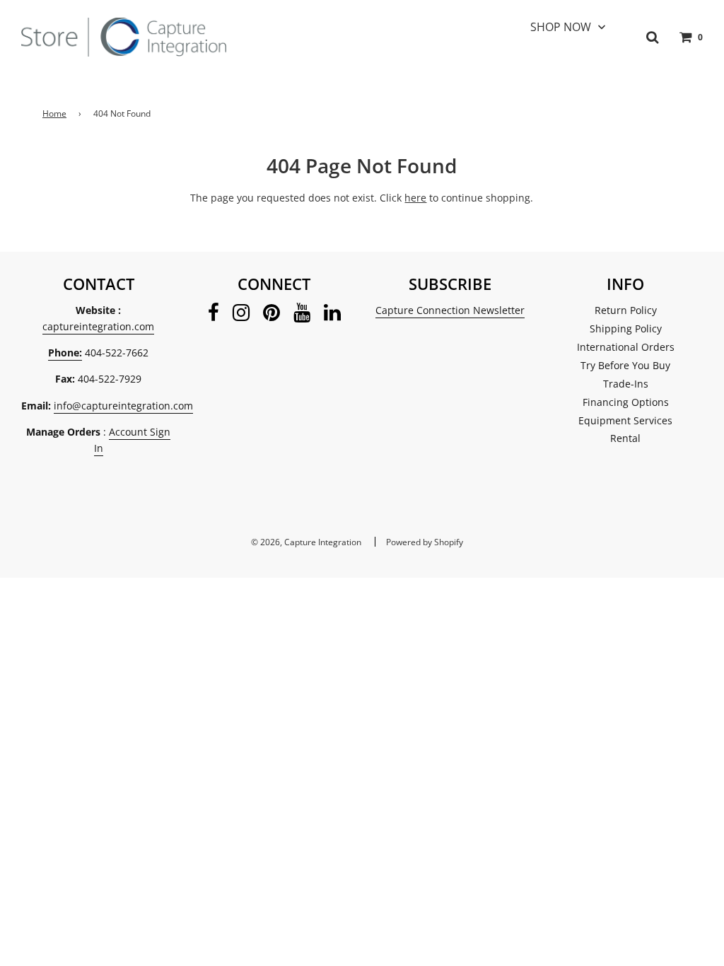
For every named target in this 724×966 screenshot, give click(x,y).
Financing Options (626, 402)
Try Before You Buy (625, 365)
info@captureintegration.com (123, 405)
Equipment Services (625, 420)
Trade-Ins (625, 383)
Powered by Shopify (424, 542)
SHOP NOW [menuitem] (560, 27)
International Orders (626, 347)
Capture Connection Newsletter (450, 310)
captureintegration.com (98, 326)
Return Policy (626, 310)
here (415, 197)
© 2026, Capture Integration (306, 542)
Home (54, 113)
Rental (625, 438)
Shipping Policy (626, 328)
